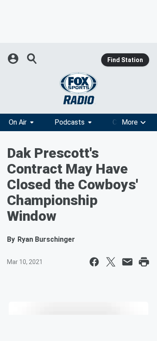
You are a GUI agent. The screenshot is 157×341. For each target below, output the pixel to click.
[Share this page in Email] (127, 262)
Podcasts (70, 122)
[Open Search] (32, 58)
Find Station (125, 59)
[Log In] (14, 58)
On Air (18, 122)
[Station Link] (78, 88)
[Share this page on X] (111, 262)
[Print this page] (144, 262)
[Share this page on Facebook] (94, 262)
